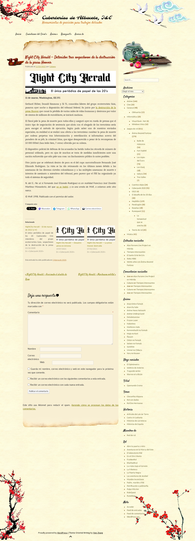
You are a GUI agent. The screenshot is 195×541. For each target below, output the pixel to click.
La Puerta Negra (134, 473)
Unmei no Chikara (134, 350)
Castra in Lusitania (134, 418)
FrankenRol (131, 460)
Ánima (53, 34)
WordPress (62, 532)
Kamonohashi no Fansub (137, 330)
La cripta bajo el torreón (137, 466)
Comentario (70, 312)
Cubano (53, 67)
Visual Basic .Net (139, 121)
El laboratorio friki (134, 453)
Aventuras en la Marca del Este (140, 450)
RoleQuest (131, 493)
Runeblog (131, 496)
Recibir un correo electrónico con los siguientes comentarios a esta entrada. (68, 379)
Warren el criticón (134, 374)
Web (42, 362)
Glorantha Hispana (135, 397)
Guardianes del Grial (36, 34)
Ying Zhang (98, 532)
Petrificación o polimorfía (137, 486)
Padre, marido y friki (135, 483)
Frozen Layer (132, 320)
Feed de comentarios (136, 514)
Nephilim (136, 201)
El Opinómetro (133, 364)
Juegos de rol (132, 129)
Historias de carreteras (136, 421)
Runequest (65, 34)
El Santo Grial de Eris (135, 255)
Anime (129, 101)
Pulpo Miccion (133, 489)
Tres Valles (141, 177)
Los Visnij (141, 167)
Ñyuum (130, 337)
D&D (134, 192)
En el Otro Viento (134, 456)
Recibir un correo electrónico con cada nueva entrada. (57, 385)
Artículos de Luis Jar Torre (138, 414)
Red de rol (131, 435)
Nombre (32, 349)
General (130, 108)
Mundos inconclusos (135, 479)
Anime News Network (136, 310)
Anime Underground (135, 314)
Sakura (140, 174)
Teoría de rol (137, 230)
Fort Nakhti (142, 151)
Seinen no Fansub (134, 344)
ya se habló (62, 187)
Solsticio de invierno (135, 368)
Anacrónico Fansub (135, 304)
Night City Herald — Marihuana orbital (97, 274)
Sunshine (130, 347)
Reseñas (135, 208)
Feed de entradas (134, 510)
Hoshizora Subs (133, 327)
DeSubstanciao (133, 317)
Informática (132, 117)
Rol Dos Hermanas (135, 403)
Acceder (130, 507)
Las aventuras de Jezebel (137, 476)
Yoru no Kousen (133, 353)
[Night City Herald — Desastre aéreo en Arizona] (70, 233)
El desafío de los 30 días (142, 195)
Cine (129, 105)
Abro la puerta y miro (136, 446)
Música (130, 234)
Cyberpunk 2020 (59, 260)
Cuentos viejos (138, 185)
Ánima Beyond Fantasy (141, 133)
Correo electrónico (33, 357)
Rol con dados (133, 400)
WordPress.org (133, 517)
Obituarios (136, 112)
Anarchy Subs (132, 307)
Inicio (18, 34)
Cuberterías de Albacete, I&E (77, 18)
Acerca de (79, 34)
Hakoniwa (131, 324)
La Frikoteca (132, 469)
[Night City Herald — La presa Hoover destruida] (101, 233)
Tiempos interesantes (136, 252)
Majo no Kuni (132, 334)
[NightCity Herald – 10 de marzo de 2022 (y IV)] (40, 239)
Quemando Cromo (134, 386)
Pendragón (136, 205)
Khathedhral (132, 463)
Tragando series (133, 371)
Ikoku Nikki (131, 259)
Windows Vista (138, 124)
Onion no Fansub (134, 340)
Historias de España (135, 424)
